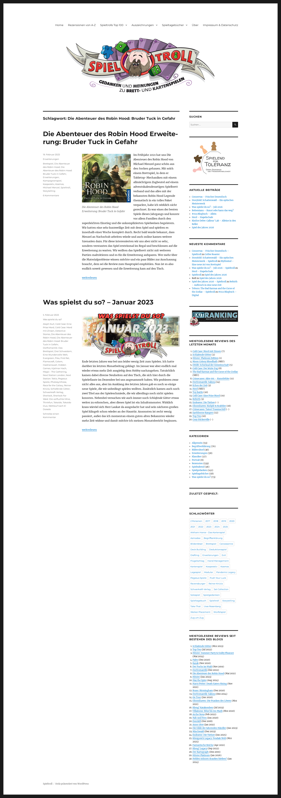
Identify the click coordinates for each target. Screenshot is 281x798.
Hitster (196, 677)
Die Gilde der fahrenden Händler (209, 728)
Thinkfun (48, 402)
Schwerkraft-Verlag (53, 392)
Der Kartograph (201, 752)
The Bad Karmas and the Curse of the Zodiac (215, 371)
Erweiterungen (51, 159)
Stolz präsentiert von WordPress (72, 783)
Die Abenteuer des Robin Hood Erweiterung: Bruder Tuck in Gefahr (110, 138)
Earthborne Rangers (203, 412)
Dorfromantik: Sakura (204, 382)
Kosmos (59, 184)
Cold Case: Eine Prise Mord (206, 395)
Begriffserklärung (201, 446)
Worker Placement (200, 612)
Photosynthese (58, 382)
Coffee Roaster (212, 254)
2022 (200, 526)
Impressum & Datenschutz (220, 25)
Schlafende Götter (60, 388)
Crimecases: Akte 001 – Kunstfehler (211, 378)
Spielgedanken (199, 470)
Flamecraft (48, 361)
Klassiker (196, 456)
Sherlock (47, 395)
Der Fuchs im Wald (202, 666)
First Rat (64, 358)
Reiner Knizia (216, 583)
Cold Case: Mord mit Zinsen (207, 351)
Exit (224, 555)
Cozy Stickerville (201, 419)
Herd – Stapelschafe (202, 217)
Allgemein (197, 443)
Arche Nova (198, 714)
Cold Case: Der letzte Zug (205, 368)
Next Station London (54, 375)
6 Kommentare (51, 195)
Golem (58, 361)
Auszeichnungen (143, 25)
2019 (223, 521)
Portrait (196, 460)
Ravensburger (197, 583)
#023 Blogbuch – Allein (204, 213)
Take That (195, 606)
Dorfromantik (200, 670)
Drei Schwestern (63, 351)
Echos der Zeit (200, 385)
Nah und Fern (200, 717)
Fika (57, 358)
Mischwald (198, 731)
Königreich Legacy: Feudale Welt (209, 738)
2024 (217, 526)
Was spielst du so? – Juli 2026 (207, 207)
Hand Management (218, 561)
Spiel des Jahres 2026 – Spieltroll (209, 281)
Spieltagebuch (198, 600)
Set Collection (221, 589)
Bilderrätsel (198, 449)
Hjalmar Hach (58, 368)
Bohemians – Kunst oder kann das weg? (213, 210)
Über (195, 25)
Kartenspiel (196, 566)
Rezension (197, 463)
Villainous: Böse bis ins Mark (207, 711)
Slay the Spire (200, 680)
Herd (195, 388)
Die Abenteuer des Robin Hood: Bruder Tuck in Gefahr (57, 170)
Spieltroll (65, 187)
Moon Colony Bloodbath (205, 361)
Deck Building (198, 549)
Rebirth (196, 399)
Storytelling (49, 191)
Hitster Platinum (201, 755)
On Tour (197, 697)
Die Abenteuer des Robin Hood (208, 673)
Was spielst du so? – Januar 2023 (98, 302)
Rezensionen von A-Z (82, 25)
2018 (215, 521)
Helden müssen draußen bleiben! (210, 758)
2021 (192, 526)
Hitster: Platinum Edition (205, 358)
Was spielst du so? (52, 319)
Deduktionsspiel (218, 549)
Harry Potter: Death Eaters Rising (210, 683)
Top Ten (197, 416)
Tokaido (58, 402)
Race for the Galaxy (53, 385)
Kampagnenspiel (52, 180)
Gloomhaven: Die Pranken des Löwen (212, 700)
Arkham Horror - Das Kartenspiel (207, 532)
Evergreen (48, 358)
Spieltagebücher (173, 25)
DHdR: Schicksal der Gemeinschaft (211, 365)
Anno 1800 (198, 724)
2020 (231, 521)
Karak (196, 663)
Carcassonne (226, 543)
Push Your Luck (218, 578)
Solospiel (195, 595)
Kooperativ (48, 184)
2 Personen (196, 521)
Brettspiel (48, 163)
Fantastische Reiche (203, 745)
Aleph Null (48, 324)
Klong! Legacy (200, 748)
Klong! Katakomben (203, 707)
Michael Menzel (51, 187)
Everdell (197, 721)
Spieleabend (198, 466)
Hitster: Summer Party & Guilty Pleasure (213, 653)
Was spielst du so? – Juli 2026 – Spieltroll (213, 268)
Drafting (194, 555)
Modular (208, 572)
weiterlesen (89, 277)
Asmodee (195, 538)
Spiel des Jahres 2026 (203, 227)
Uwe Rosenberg (212, 606)
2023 (208, 526)
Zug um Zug (197, 617)
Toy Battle (198, 392)
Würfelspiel (220, 612)
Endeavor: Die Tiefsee (204, 402)
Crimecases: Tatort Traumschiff (209, 409)
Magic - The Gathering (55, 371)
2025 (225, 526)
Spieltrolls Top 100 (111, 25)
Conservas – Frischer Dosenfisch (209, 196)
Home (59, 25)
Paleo (195, 659)
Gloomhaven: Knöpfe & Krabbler (209, 406)
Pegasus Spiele (198, 578)
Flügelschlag (197, 561)
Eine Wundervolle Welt (55, 354)
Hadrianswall (50, 365)
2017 (207, 521)
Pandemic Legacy (225, 572)
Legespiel (195, 572)
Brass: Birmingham (203, 690)
